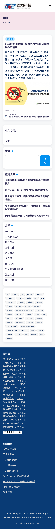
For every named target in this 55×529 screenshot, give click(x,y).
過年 (41, 334)
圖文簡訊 (27, 306)
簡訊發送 (9, 322)
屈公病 (11, 117)
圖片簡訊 (9, 310)
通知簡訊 (33, 334)
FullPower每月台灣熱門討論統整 (19, 481)
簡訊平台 (9, 318)
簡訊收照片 (29, 318)
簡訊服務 (10, 39)
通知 (26, 334)
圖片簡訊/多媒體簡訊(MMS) (24, 310)
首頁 (4, 23)
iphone (29, 294)
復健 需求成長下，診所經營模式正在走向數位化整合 (27, 198)
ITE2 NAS (10, 231)
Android (15, 294)
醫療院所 (40, 117)
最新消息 (9, 253)
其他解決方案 (11, 236)
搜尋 (7, 151)
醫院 (44, 117)
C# (22, 294)
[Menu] (50, 6)
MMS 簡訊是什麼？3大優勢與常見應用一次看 (27, 215)
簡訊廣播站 (19, 318)
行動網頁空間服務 (14, 269)
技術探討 (9, 247)
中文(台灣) (10, 130)
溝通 (22, 117)
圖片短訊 (36, 306)
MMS (19, 298)
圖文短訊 (18, 306)
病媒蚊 (26, 117)
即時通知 (39, 302)
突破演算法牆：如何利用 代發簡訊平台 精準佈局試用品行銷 (27, 208)
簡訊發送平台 (20, 322)
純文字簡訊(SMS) (12, 326)
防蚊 (47, 117)
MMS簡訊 (28, 298)
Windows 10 (10, 302)
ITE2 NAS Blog (10, 470)
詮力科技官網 (9, 449)
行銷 (32, 330)
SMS (42, 298)
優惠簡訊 (30, 302)
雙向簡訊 (9, 338)
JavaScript (10, 298)
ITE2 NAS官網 (10, 460)
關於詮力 (9, 280)
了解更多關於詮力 (12, 432)
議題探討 (9, 274)
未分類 (8, 258)
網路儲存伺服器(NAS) (27, 326)
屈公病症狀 (17, 117)
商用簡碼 (9, 306)
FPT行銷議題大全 (11, 487)
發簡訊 (37, 314)
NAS (35, 298)
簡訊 (30, 117)
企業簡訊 (21, 302)
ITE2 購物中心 (10, 465)
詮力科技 (18, 334)
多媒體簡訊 (39, 310)
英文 (7, 141)
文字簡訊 (28, 314)
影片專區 (9, 242)
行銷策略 (40, 330)
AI (7, 294)
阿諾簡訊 (7, 492)
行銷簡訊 (9, 334)
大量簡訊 (9, 314)
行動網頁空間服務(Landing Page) (17, 330)
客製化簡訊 (19, 314)
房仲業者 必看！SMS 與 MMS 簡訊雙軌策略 (26, 189)
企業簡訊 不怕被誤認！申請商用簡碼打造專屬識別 (27, 182)
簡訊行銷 (30, 322)
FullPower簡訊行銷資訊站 (16, 476)
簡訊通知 (34, 117)
